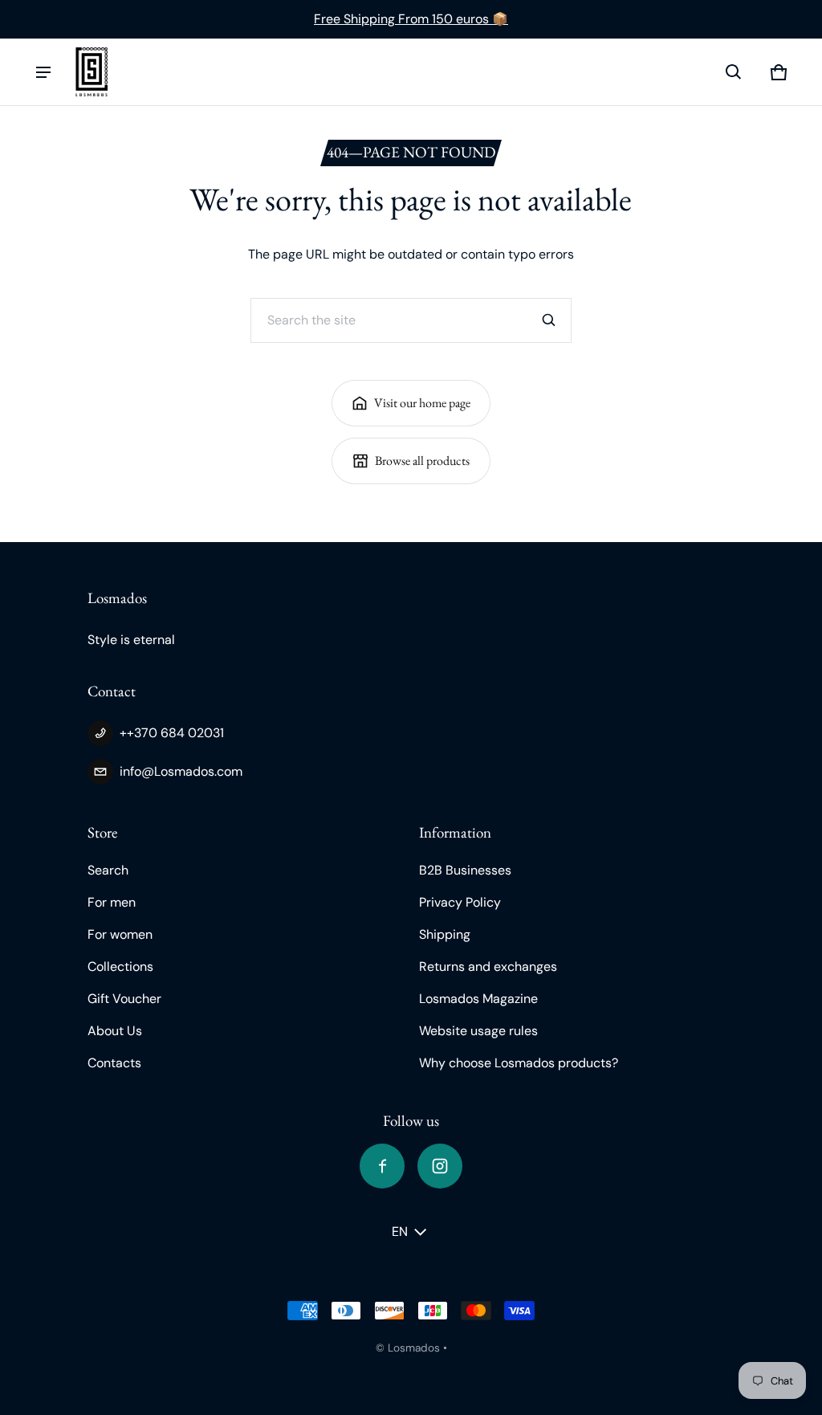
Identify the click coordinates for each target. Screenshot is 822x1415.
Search (107, 870)
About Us (114, 1030)
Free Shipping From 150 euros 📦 (411, 18)
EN (400, 1231)
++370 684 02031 (172, 732)
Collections (120, 966)
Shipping (444, 934)
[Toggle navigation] (43, 72)
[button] (733, 72)
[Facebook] (382, 1166)
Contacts (114, 1062)
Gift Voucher (124, 998)
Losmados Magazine (478, 998)
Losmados (414, 1348)
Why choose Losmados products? (518, 1062)
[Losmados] (91, 71)
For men (111, 902)
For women (120, 934)
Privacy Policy (460, 902)
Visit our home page (422, 402)
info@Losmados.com (181, 771)
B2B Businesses (465, 870)
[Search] (549, 320)
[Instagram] (439, 1166)
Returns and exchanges (488, 966)
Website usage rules (478, 1030)
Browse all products (422, 460)
